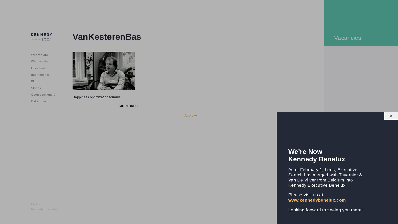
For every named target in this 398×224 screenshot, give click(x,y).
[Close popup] (391, 116)
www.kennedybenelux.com (317, 200)
